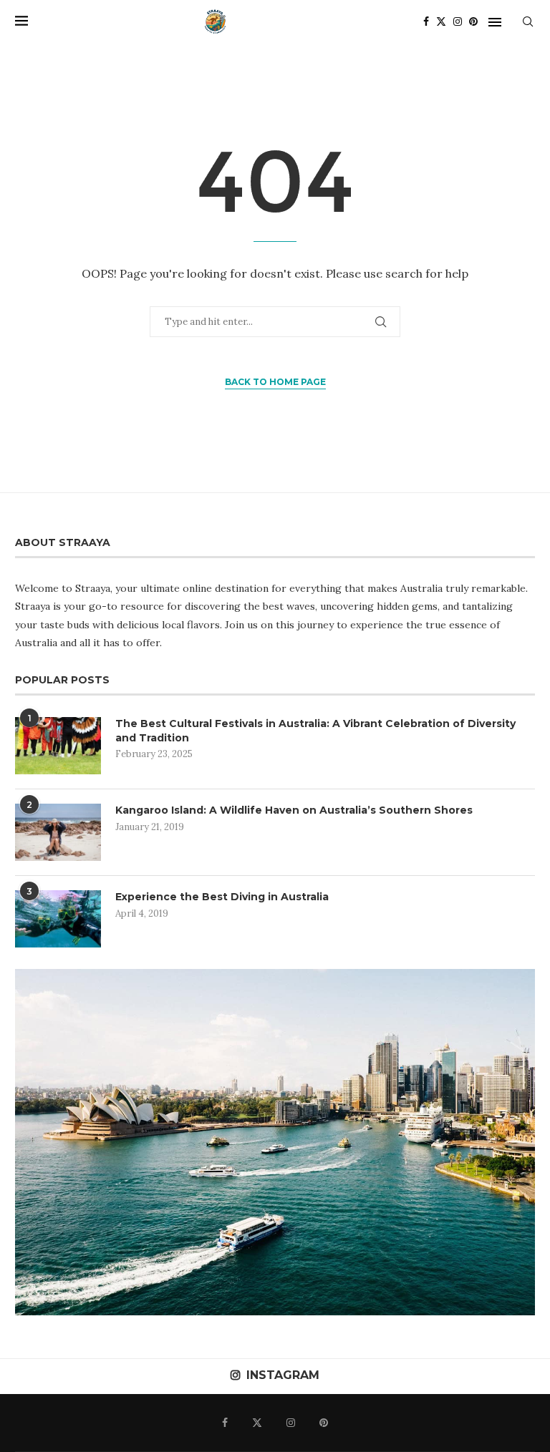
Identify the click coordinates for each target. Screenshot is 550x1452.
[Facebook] (426, 21)
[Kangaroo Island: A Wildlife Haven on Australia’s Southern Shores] (58, 832)
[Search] (528, 21)
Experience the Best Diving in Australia (222, 896)
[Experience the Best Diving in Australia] (58, 918)
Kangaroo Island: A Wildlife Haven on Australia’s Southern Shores (294, 810)
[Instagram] (457, 21)
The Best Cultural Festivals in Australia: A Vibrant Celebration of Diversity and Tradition (315, 730)
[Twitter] (441, 21)
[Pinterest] (473, 21)
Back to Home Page (275, 381)
